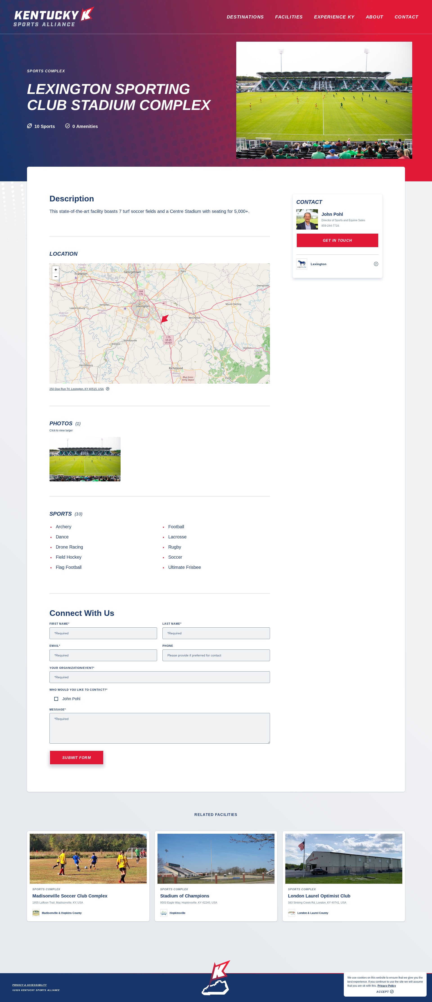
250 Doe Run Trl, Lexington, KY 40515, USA (77, 389)
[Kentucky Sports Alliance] (54, 17)
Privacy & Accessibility (29, 985)
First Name (60, 623)
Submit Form (76, 758)
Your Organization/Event (72, 668)
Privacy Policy (387, 985)
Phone (167, 645)
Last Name (172, 623)
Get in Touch (337, 240)
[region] (385, 984)
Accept (382, 991)
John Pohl (71, 699)
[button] (165, 320)
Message (58, 709)
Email (55, 645)
